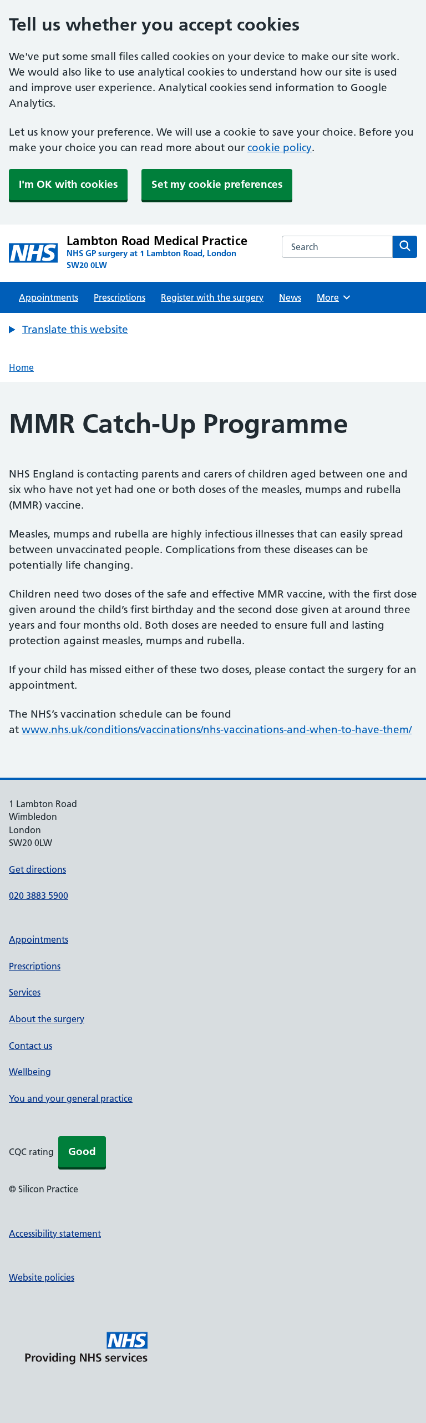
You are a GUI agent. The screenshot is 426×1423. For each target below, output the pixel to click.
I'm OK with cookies (68, 184)
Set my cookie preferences (216, 184)
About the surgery (46, 1018)
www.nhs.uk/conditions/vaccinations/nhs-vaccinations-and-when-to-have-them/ (217, 729)
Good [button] (82, 1151)
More (332, 297)
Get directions (37, 869)
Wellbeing (30, 1071)
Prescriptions (119, 297)
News (290, 297)
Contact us (30, 1045)
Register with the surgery (212, 297)
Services (24, 992)
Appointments (48, 297)
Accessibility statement (55, 1233)
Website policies (41, 1277)
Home (21, 367)
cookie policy (279, 147)
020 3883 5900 (38, 895)
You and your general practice (71, 1098)
